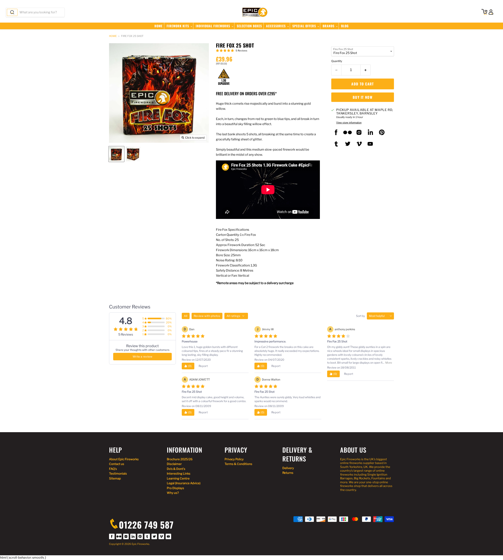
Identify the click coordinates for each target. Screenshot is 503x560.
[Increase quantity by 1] (366, 70)
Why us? (173, 493)
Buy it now (363, 97)
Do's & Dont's (176, 469)
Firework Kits (178, 26)
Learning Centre (178, 478)
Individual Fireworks (213, 26)
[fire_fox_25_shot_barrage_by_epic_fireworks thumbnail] (116, 154)
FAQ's (113, 469)
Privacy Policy (234, 459)
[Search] (12, 12)
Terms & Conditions (238, 464)
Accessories (276, 26)
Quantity (336, 61)
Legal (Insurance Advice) (183, 483)
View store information (349, 122)
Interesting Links (178, 473)
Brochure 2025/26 (180, 459)
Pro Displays (175, 488)
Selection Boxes (249, 26)
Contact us (116, 464)
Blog (345, 26)
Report (203, 366)
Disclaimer (174, 464)
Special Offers (304, 26)
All (185, 316)
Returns (287, 473)
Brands (329, 26)
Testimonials (118, 473)
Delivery (288, 468)
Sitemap (115, 478)
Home (158, 26)
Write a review (142, 356)
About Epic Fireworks (124, 459)
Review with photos (207, 316)
